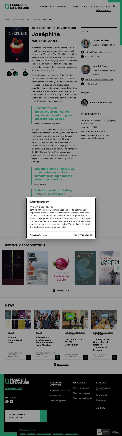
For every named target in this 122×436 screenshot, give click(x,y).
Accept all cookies (83, 235)
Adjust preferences (38, 235)
